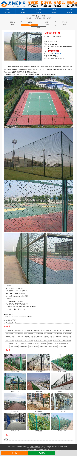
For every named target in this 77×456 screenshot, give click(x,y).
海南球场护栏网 (10, 340)
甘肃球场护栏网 (67, 340)
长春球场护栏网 (23, 346)
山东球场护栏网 (19, 337)
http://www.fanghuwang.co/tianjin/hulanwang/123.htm (18, 316)
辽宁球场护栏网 (9, 333)
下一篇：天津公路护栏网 (10, 322)
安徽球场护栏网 (58, 333)
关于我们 (23, 12)
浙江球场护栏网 (48, 333)
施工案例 (38, 9)
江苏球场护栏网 (39, 333)
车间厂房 (38, 12)
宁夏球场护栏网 (22, 343)
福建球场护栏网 (67, 333)
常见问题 (54, 9)
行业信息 (7, 12)
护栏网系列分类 (38, 18)
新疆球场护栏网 (32, 343)
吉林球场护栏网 (19, 333)
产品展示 (23, 9)
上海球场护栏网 (28, 330)
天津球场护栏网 (9, 314)
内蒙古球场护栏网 (66, 330)
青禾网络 (47, 449)
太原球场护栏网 (52, 343)
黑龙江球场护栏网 (28, 333)
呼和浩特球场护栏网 (62, 343)
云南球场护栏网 (38, 340)
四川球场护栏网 (19, 340)
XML (44, 447)
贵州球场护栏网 (29, 340)
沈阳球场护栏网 (14, 346)
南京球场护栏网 (44, 346)
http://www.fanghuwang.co (56, 58)
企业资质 (54, 12)
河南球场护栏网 (29, 337)
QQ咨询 (58, 53)
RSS (49, 447)
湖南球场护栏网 (48, 337)
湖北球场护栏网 (38, 337)
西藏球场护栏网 (48, 340)
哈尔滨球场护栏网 (33, 346)
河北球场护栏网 (47, 330)
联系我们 (69, 12)
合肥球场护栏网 (62, 346)
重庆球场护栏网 (38, 330)
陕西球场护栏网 (57, 340)
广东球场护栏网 (57, 337)
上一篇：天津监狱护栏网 (10, 320)
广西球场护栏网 (67, 337)
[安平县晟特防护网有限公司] (38, 4)
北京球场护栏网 (9, 330)
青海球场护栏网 (13, 343)
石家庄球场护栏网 (41, 343)
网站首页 (7, 9)
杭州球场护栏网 (53, 346)
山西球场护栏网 (57, 330)
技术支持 (69, 9)
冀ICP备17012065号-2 (33, 449)
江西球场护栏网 (10, 337)
